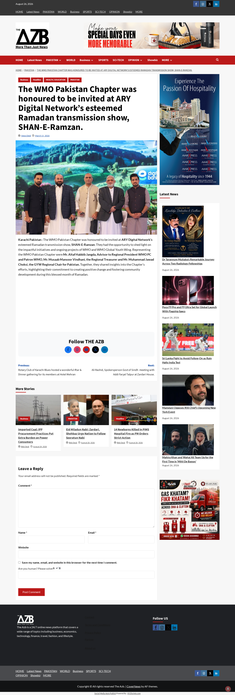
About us (90, 648)
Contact (89, 617)
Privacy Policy (93, 632)
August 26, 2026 (40, 446)
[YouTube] (86, 349)
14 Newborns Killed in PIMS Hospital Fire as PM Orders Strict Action (131, 434)
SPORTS (87, 11)
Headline (37, 79)
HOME (19, 11)
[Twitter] (95, 349)
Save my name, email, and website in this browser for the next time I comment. (69, 562)
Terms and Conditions (97, 624)
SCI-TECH (100, 11)
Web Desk (25, 446)
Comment (25, 485)
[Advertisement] (86, 303)
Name (22, 532)
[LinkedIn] (104, 349)
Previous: (50, 370)
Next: (123, 370)
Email (92, 532)
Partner (89, 639)
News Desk (26, 135)
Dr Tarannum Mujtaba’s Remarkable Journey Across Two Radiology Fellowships (188, 261)
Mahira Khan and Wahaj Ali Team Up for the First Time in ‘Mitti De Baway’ (187, 459)
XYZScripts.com (134, 693)
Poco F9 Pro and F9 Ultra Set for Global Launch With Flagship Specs (189, 309)
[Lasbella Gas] (190, 510)
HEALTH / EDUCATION (55, 79)
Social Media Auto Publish (105, 693)
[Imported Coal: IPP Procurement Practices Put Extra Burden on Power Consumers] (38, 410)
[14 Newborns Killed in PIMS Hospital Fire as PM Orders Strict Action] (134, 410)
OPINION (114, 11)
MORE (139, 11)
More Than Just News (32, 47)
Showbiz (127, 11)
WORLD (62, 11)
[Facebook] (68, 349)
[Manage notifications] (228, 689)
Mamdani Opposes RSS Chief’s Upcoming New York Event (189, 409)
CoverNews (134, 686)
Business (74, 11)
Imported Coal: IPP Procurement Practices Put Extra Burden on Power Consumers (36, 436)
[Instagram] (77, 349)
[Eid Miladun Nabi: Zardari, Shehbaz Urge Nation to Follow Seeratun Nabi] (86, 410)
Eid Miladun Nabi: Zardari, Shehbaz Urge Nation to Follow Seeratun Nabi (86, 434)
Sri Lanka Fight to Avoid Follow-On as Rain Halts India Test (187, 360)
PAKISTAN (48, 11)
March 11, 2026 (42, 135)
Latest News (32, 11)
